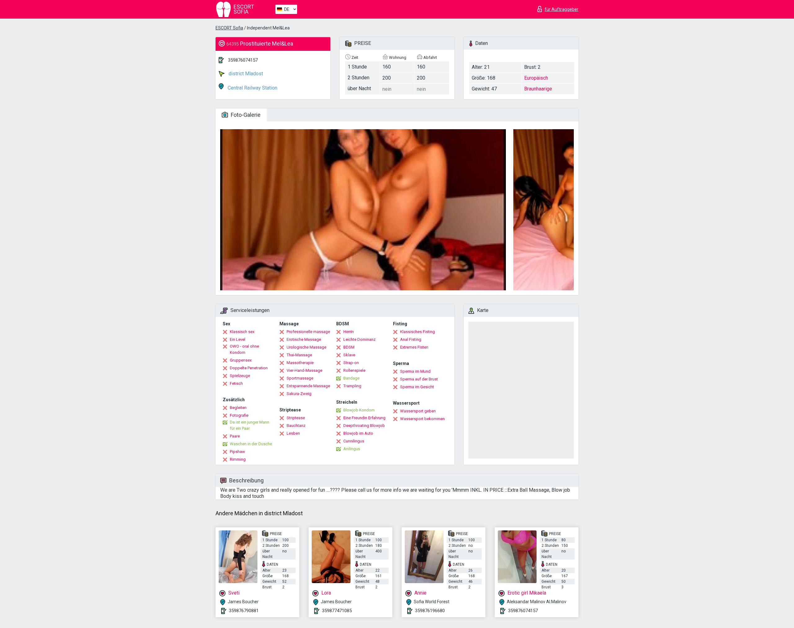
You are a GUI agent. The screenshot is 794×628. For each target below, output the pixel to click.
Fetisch (236, 383)
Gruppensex (241, 360)
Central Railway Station (251, 88)
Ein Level (237, 339)
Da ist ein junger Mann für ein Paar (249, 425)
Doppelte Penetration (249, 368)
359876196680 (430, 610)
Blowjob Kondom (359, 410)
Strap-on (351, 362)
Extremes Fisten (414, 347)
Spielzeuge (240, 375)
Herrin (348, 331)
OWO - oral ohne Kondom (244, 349)
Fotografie (239, 415)
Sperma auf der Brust (419, 379)
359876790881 (244, 610)
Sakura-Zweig (299, 393)
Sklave (349, 355)
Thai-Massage (299, 355)
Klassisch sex (242, 331)
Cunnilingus (353, 441)
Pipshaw (237, 451)
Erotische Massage (304, 339)
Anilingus (351, 448)
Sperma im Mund (415, 371)
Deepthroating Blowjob (364, 425)
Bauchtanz (296, 425)
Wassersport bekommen (422, 418)
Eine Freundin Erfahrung (364, 417)
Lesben (293, 433)
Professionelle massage (308, 331)
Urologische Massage (306, 347)
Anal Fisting (410, 339)
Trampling (352, 386)
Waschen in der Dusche (251, 443)
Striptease (296, 417)
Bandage (351, 378)
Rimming (238, 459)
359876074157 (243, 60)
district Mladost (245, 74)
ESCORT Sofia (229, 27)
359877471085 (337, 610)
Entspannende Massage (308, 386)
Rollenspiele (354, 370)
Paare (235, 436)
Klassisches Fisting (417, 331)
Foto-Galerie (245, 115)
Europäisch (536, 78)
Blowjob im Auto (358, 433)
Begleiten (238, 407)
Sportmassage (300, 378)
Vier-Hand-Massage (304, 370)
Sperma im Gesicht (417, 386)
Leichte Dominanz (359, 339)
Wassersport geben (418, 411)
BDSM (349, 347)
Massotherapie (300, 362)
